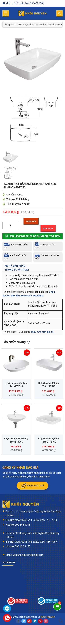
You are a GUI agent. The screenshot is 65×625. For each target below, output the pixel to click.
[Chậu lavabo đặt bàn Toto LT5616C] (48, 418)
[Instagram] (46, 621)
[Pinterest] (40, 621)
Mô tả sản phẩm (15, 266)
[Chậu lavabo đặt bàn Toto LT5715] (48, 363)
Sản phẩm (10, 24)
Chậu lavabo (39, 24)
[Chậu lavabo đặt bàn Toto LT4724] (16, 363)
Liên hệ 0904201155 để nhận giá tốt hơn (34, 236)
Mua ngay (48, 228)
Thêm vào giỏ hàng (31, 222)
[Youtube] (29, 621)
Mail (7, 3)
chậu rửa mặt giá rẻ (42, 331)
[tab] (32, 266)
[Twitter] (23, 621)
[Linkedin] (34, 621)
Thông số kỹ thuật (17, 269)
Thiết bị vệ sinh (24, 24)
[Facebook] (18, 621)
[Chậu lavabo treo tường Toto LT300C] (16, 418)
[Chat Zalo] (7, 608)
